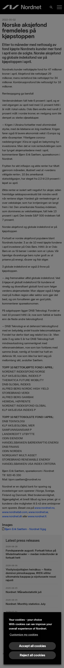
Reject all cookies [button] (32, 655)
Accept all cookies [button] (32, 646)
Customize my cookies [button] (24, 634)
